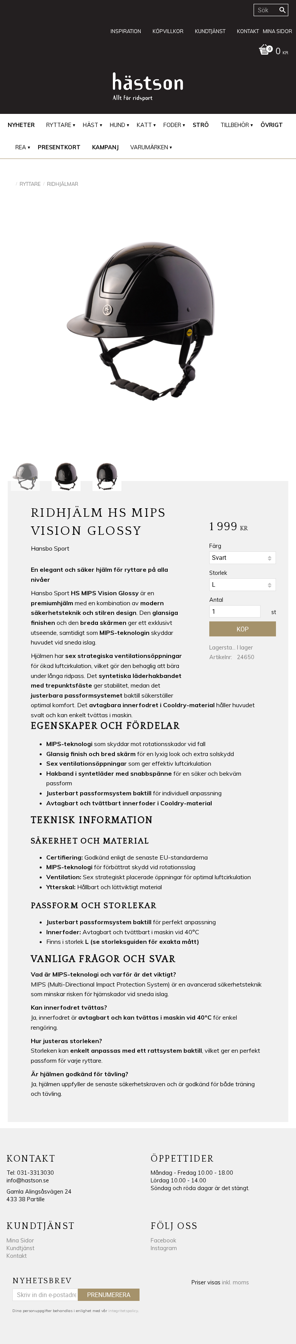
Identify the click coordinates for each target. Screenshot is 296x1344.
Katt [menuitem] (144, 125)
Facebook (163, 1240)
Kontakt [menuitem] (248, 31)
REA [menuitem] (20, 147)
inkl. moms (235, 1282)
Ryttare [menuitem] (58, 125)
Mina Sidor (20, 1240)
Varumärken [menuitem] (149, 147)
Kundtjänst (20, 1248)
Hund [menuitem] (117, 125)
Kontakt (17, 1255)
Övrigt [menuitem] (272, 125)
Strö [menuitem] (201, 125)
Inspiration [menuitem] (126, 31)
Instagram (164, 1248)
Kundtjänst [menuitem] (210, 31)
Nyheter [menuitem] (21, 125)
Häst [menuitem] (90, 125)
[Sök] (282, 10)
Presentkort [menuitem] (59, 147)
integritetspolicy (123, 1310)
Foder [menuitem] (172, 125)
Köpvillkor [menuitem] (168, 31)
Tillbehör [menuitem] (234, 125)
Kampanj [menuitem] (105, 147)
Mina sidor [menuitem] (277, 31)
